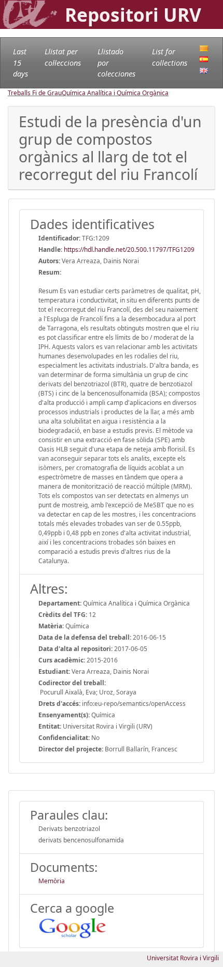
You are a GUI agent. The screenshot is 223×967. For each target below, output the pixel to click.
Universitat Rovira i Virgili (183, 958)
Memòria (51, 881)
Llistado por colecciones (116, 63)
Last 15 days (20, 63)
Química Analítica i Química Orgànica (115, 92)
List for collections (169, 57)
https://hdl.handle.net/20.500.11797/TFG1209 (129, 249)
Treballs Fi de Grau (35, 92)
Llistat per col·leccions (63, 57)
